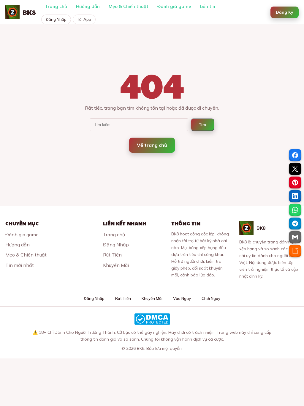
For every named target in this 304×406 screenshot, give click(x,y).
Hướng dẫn (88, 6)
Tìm (202, 124)
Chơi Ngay (211, 298)
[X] (295, 169)
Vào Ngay (182, 298)
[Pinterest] (295, 182)
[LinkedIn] (295, 196)
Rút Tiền (112, 255)
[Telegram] (295, 223)
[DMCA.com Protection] (152, 319)
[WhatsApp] (295, 210)
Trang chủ (56, 6)
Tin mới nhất (19, 265)
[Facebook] (295, 155)
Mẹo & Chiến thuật (128, 6)
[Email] (295, 237)
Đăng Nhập (56, 19)
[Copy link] (295, 251)
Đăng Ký (284, 12)
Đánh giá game (174, 6)
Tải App (84, 19)
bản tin (207, 6)
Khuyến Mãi (116, 265)
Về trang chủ (152, 145)
